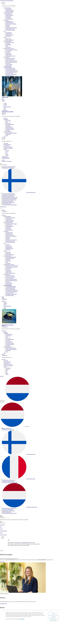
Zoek (1, 521)
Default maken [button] (12, 166)
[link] (6, 0)
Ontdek (5, 299)
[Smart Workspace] (31, 86)
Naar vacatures (2, 561)
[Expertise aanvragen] (31, 156)
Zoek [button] (1, 163)
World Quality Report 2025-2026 (7, 111)
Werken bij (6, 326)
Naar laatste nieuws (3, 603)
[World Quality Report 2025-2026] (31, 110)
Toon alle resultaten (3, 534)
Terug (3, 211)
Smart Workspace (5, 97)
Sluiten (5, 164)
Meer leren (4, 215)
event (29, 542)
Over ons (5, 355)
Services (5, 211)
